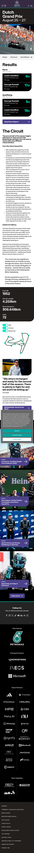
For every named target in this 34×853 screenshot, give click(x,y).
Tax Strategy (6, 833)
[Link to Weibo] (24, 615)
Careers (4, 806)
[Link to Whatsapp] (27, 615)
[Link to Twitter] (13, 615)
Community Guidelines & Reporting (13, 809)
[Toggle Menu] (31, 6)
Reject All (17, 430)
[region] (17, 426)
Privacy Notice (6, 826)
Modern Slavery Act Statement (11, 840)
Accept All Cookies (17, 435)
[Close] (31, 412)
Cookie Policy (6, 823)
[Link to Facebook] (7, 615)
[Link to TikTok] (16, 615)
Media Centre (6, 813)
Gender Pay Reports (8, 844)
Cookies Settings (17, 439)
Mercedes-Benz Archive (9, 816)
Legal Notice (6, 820)
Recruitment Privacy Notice (10, 830)
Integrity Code (6, 837)
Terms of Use (6, 847)
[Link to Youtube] (18, 615)
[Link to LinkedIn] (21, 615)
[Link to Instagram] (10, 615)
